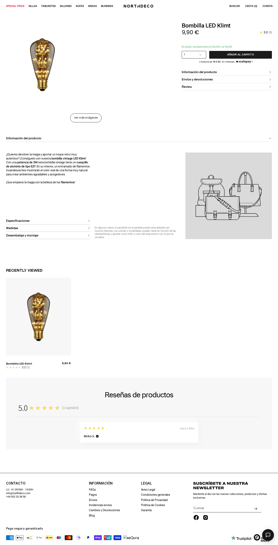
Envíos (93, 500)
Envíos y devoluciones (197, 79)
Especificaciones (18, 220)
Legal (146, 483)
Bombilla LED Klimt (19, 364)
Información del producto (199, 72)
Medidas (12, 228)
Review (187, 87)
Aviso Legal (148, 489)
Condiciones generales (155, 494)
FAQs (92, 489)
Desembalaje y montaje (22, 235)
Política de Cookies (153, 505)
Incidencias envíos (100, 505)
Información (101, 483)
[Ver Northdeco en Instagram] (205, 517)
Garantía (146, 510)
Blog (92, 515)
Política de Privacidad (154, 500)
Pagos (93, 494)
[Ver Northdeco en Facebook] (196, 517)
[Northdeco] (139, 6)
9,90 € (66, 363)
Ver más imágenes (86, 117)
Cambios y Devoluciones (104, 510)
